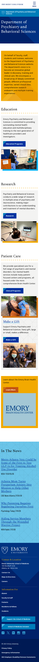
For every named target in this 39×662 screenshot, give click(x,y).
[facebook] (3, 634)
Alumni (4, 593)
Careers (4, 581)
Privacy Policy (7, 648)
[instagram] (18, 634)
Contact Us (6, 572)
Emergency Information (11, 653)
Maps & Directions (8, 577)
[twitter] (8, 634)
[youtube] (23, 634)
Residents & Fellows (9, 607)
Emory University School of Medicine (12, 4)
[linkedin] (13, 634)
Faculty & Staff (7, 598)
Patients (5, 602)
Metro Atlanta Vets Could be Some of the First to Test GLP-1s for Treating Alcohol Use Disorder (18, 464)
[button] (14, 144)
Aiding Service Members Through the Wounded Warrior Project (16, 521)
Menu (34, 6)
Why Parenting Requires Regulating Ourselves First (17, 505)
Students (5, 611)
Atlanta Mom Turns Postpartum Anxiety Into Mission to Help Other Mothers (16, 486)
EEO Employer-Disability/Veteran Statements (19, 657)
